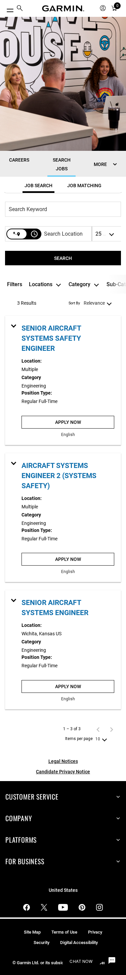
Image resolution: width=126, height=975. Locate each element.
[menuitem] (20, 8)
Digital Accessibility (79, 942)
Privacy (95, 932)
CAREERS (19, 160)
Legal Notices (63, 761)
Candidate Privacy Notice (63, 771)
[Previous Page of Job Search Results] (98, 729)
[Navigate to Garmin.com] (63, 8)
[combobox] (60, 209)
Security (41, 942)
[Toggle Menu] (7, 8)
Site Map (32, 932)
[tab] (38, 185)
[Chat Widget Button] (111, 960)
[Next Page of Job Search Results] (111, 729)
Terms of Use (64, 932)
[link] (63, 380)
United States (63, 890)
